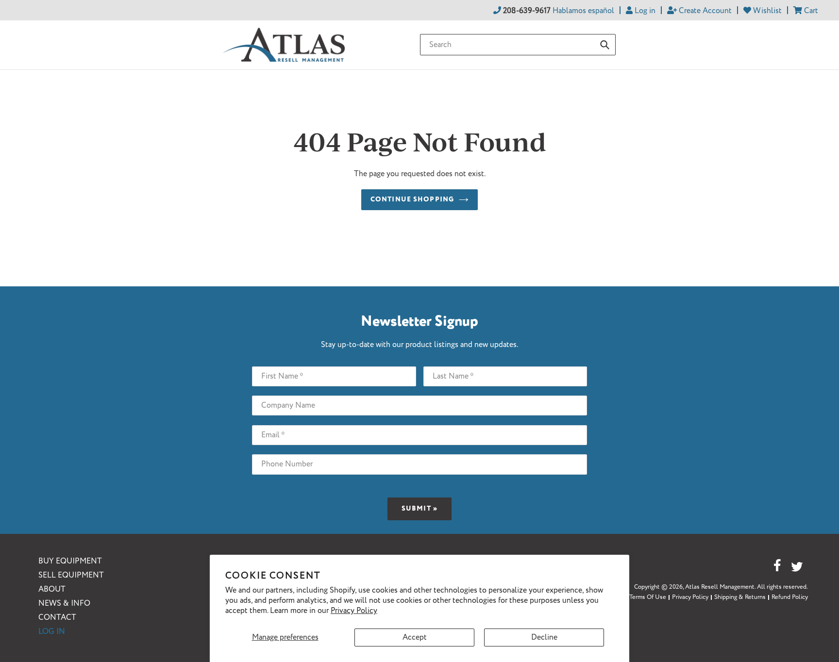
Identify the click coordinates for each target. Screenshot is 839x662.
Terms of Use (647, 597)
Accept (415, 637)
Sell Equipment (71, 575)
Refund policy (790, 597)
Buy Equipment (70, 561)
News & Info (64, 603)
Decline (544, 637)
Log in (51, 631)
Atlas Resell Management (720, 587)
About (52, 589)
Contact (57, 617)
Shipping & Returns (740, 597)
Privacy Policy (354, 610)
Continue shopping (412, 199)
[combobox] (518, 44)
